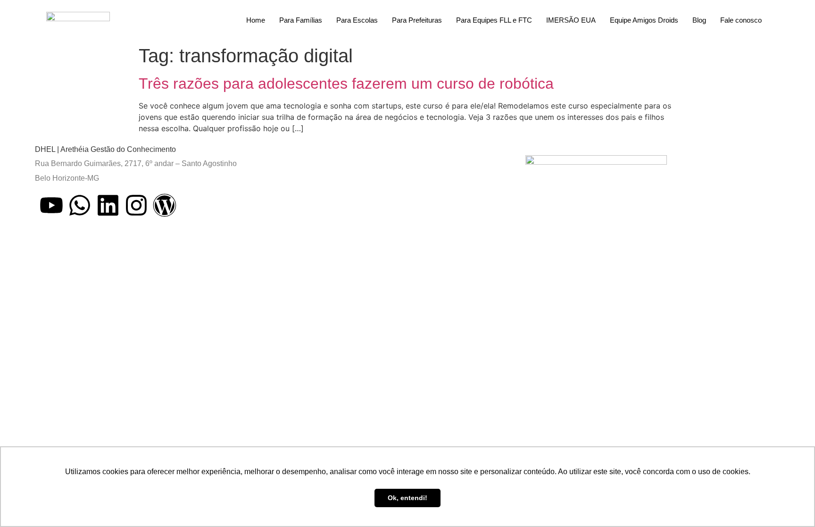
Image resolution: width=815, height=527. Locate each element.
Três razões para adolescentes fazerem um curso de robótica (346, 83)
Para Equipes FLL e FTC (494, 20)
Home (255, 20)
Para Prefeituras (417, 20)
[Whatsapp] (79, 205)
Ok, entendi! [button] (407, 498)
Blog (699, 20)
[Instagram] (136, 205)
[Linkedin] (108, 205)
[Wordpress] (164, 205)
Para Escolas (357, 20)
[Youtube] (51, 205)
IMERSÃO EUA (571, 20)
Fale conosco (741, 20)
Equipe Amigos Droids (644, 20)
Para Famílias (300, 20)
